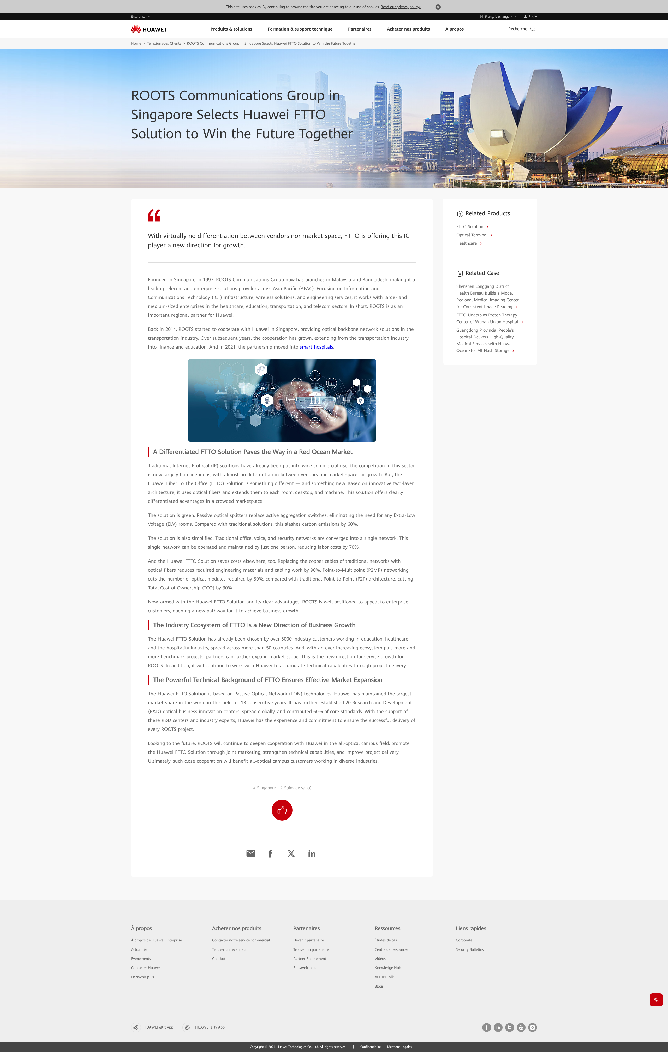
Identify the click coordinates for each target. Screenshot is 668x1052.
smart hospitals (316, 347)
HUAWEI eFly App (210, 1027)
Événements (141, 959)
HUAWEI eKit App (158, 1027)
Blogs (379, 986)
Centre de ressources (391, 949)
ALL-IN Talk (384, 977)
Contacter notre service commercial (241, 940)
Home (136, 43)
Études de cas (386, 940)
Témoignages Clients (164, 43)
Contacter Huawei (146, 968)
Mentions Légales (399, 1047)
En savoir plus (142, 977)
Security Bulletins (470, 949)
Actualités (139, 949)
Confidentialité (370, 1047)
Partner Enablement (309, 959)
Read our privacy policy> (401, 7)
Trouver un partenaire (311, 949)
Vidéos (380, 959)
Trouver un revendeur (229, 949)
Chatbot (218, 959)
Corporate (464, 940)
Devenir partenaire (308, 940)
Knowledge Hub (388, 968)
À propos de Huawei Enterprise (156, 940)
